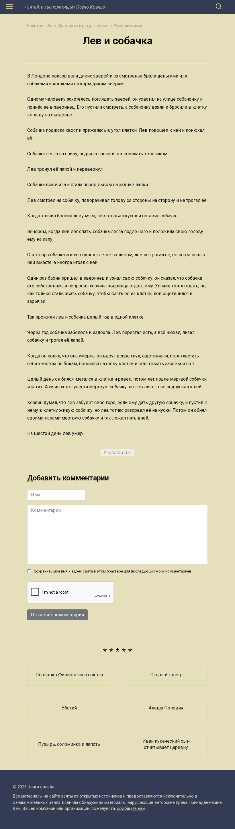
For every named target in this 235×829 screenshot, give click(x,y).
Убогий (69, 707)
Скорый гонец (165, 674)
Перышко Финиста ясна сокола (69, 674)
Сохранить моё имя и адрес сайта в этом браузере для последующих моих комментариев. (113, 571)
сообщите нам (131, 808)
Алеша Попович (166, 707)
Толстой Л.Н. (119, 452)
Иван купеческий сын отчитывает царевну (165, 744)
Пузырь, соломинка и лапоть (69, 744)
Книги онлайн (41, 787)
